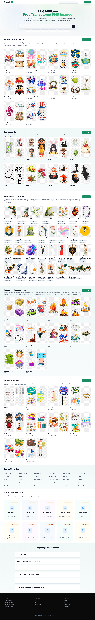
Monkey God (7, 280)
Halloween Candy (23, 473)
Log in (80, 2)
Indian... (79, 278)
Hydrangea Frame (21, 278)
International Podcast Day (32, 96)
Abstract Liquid (30, 261)
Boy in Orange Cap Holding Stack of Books (18, 239)
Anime (49, 159)
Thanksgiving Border (83, 482)
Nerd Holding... (19, 240)
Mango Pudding (6, 262)
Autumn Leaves (61, 223)
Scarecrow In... (17, 259)
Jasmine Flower (34, 223)
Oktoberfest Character (54, 479)
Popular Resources (8, 602)
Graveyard (72, 319)
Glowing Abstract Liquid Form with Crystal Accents (31, 258)
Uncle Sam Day (29, 122)
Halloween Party (37, 473)
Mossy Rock (46, 221)
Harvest (60, 30)
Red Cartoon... (61, 261)
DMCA (65, 602)
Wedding (50, 407)
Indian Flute (7, 223)
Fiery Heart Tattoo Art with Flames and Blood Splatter (74, 220)
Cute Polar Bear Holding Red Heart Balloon (74, 239)
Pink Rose (52, 242)
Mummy (20, 476)
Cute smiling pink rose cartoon (52, 239)
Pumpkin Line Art (82, 473)
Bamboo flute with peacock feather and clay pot (22, 220)
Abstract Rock (30, 259)
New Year (6, 459)
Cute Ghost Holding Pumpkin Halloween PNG (33, 277)
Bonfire (50, 319)
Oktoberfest (7, 96)
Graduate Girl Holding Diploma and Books (41, 277)
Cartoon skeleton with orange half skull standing (42, 258)
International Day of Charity (32, 70)
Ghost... (31, 278)
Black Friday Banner (38, 485)
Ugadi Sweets (8, 259)
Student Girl (82, 261)
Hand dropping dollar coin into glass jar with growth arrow (61, 277)
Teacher (34, 2)
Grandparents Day (38, 479)
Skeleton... (82, 242)
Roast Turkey (7, 485)
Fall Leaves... (61, 221)
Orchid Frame (86, 221)
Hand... (64, 278)
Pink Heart (61, 242)
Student (21, 479)
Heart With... (73, 223)
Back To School (30, 433)
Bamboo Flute (21, 223)
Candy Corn (44, 30)
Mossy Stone (46, 223)
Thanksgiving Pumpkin (68, 482)
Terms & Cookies (68, 604)
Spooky (28, 319)
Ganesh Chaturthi (8, 122)
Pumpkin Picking (52, 473)
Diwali (5, 482)
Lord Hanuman (8, 278)
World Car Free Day (74, 70)
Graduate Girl (41, 280)
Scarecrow (16, 261)
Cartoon (28, 159)
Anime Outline (61, 259)
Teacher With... (41, 278)
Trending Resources (9, 600)
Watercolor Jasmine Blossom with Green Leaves (34, 220)
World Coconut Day (75, 96)
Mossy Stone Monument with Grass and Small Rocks (30, 239)
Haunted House (52, 476)
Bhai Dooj (50, 345)
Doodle (50, 185)
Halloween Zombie (8, 473)
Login (35, 600)
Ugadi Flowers (34, 221)
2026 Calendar (7, 407)
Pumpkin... (50, 280)
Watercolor (29, 185)
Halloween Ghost (31, 281)
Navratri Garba (66, 479)
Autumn (40, 2)
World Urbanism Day (75, 345)
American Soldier (52, 482)
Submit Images (37, 604)
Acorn (79, 476)
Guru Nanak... (8, 240)
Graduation (7, 433)
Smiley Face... (53, 240)
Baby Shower (73, 433)
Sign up (87, 2)
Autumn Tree (53, 30)
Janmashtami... (8, 221)
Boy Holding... (19, 242)
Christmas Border (82, 485)
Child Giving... (42, 240)
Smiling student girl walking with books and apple (84, 258)
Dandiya (80, 479)
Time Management (8, 345)
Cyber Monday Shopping (54, 485)
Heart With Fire (73, 221)
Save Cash (59, 278)
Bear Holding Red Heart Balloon (52, 258)
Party (71, 407)
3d (4, 159)
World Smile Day (52, 70)
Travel (27, 459)
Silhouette (72, 185)
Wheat (5, 479)
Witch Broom (7, 476)
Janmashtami (51, 96)
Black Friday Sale (23, 485)
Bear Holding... (74, 240)
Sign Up (35, 602)
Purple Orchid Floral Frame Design (85, 220)
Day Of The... (83, 240)
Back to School (26, 2)
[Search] (76, 2)
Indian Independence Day (32, 345)
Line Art (6, 185)
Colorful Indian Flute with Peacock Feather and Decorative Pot (10, 220)
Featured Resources (9, 604)
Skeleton (41, 261)
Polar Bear (73, 242)
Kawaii (71, 159)
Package (6, 319)
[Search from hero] (73, 26)
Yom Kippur (7, 70)
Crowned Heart (70, 261)
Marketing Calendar (8, 606)
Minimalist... (82, 259)
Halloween (18, 2)
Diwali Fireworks (22, 482)
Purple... (84, 223)
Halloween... (41, 259)
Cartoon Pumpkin (67, 473)
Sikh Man (7, 242)
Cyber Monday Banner (68, 485)
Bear (50, 261)
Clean (8, 2)
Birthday (28, 407)
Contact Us (66, 606)
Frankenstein (37, 476)
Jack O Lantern (35, 30)
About (65, 600)
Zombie (27, 30)
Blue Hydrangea (20, 280)
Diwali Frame (36, 482)
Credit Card (29, 371)
